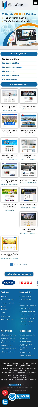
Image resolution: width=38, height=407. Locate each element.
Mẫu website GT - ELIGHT (28, 207)
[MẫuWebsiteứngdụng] (10, 75)
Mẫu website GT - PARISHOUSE (28, 233)
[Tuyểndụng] (6, 316)
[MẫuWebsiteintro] (9, 71)
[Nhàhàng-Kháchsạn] (28, 318)
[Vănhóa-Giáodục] (27, 321)
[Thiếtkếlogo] (24, 338)
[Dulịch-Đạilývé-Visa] (29, 315)
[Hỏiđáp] (4, 309)
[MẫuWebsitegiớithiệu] (10, 59)
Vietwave (23, 390)
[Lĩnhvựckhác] (25, 324)
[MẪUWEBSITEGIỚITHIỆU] (19, 84)
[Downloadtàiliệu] (8, 299)
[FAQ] (3, 313)
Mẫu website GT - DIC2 (28, 135)
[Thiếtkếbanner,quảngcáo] (28, 348)
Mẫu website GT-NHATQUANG (9, 184)
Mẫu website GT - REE (9, 110)
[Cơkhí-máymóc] (26, 296)
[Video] (4, 306)
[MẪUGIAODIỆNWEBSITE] (19, 54)
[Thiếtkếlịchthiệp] (25, 352)
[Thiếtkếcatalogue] (26, 341)
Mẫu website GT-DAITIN (28, 159)
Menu (35, 2)
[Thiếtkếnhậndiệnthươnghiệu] (28, 345)
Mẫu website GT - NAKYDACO (9, 258)
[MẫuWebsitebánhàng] (10, 63)
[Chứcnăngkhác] (7, 319)
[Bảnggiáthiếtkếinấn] (27, 355)
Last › (25, 264)
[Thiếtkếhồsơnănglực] (27, 335)
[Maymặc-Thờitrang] (28, 311)
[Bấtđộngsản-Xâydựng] (28, 305)
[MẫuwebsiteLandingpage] (12, 67)
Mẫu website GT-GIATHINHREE (28, 182)
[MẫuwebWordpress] (9, 79)
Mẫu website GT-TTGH (28, 109)
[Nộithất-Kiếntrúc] (27, 308)
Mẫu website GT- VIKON (9, 135)
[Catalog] (4, 296)
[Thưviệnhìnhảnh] (8, 303)
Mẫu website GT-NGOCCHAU (9, 159)
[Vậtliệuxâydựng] (26, 299)
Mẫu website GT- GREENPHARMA (9, 209)
